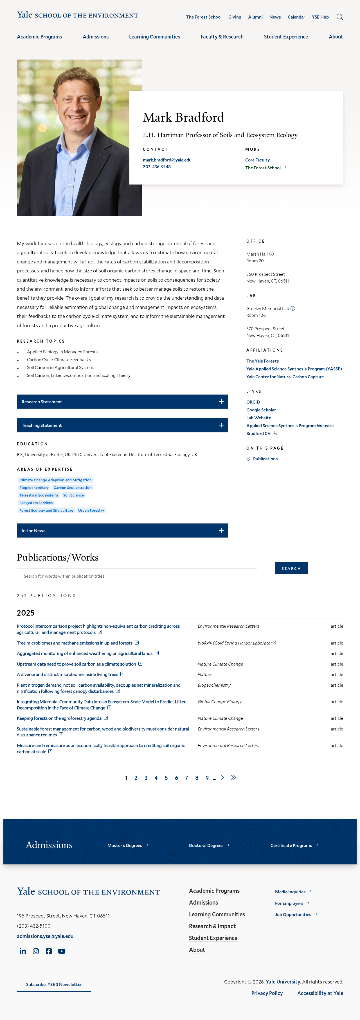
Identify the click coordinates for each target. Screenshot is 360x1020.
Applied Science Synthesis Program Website (290, 425)
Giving (234, 17)
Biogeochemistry (34, 487)
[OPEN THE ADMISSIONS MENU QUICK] (95, 41)
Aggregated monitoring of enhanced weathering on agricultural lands (84, 653)
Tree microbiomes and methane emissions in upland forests (74, 643)
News (275, 17)
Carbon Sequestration (73, 487)
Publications (265, 458)
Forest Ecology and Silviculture (46, 510)
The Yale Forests (262, 361)
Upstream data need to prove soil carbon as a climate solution (76, 664)
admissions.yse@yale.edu (45, 936)
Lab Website (258, 417)
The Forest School (204, 17)
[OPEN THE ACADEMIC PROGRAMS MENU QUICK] (39, 41)
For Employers (289, 903)
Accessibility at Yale (320, 993)
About (336, 36)
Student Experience (286, 36)
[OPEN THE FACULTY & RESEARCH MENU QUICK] (222, 41)
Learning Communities (154, 36)
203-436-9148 (157, 166)
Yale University (283, 981)
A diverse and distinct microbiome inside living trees (67, 674)
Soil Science (73, 495)
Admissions (96, 36)
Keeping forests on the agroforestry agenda (59, 718)
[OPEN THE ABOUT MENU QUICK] (336, 41)
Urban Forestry (91, 510)
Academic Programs (39, 36)
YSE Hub (320, 17)
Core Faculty (257, 160)
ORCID (253, 402)
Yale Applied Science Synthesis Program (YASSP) (294, 369)
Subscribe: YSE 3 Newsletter (54, 984)
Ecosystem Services (36, 502)
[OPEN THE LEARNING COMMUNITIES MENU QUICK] (154, 41)
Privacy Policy (267, 993)
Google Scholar (261, 410)
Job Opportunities (293, 914)
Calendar (296, 17)
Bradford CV (258, 433)
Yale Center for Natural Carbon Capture (285, 376)
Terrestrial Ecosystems (38, 495)
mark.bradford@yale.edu (167, 160)
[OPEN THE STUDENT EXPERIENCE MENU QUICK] (286, 41)
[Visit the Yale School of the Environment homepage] (77, 15)
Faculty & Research (222, 36)
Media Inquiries (290, 891)
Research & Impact (212, 926)
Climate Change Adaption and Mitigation (55, 479)
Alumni (255, 17)
